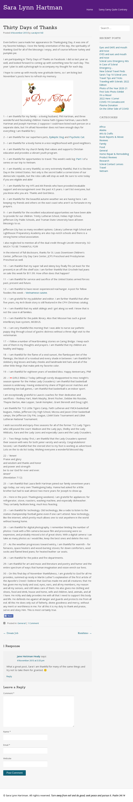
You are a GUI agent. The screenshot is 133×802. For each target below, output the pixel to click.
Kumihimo (85, 633)
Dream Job (10, 633)
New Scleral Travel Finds (112, 71)
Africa (102, 126)
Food (102, 147)
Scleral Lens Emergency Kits (114, 61)
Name (7, 731)
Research (104, 160)
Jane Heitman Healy (28, 656)
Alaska (102, 130)
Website (7, 758)
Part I (79, 158)
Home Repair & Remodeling (114, 153)
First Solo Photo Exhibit (111, 91)
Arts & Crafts (106, 133)
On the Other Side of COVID (114, 108)
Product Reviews (108, 157)
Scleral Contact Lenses (111, 164)
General (22, 623)
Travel (102, 167)
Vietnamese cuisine (36, 292)
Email (6, 744)
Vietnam (103, 170)
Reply (9, 676)
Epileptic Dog (56, 137)
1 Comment (33, 623)
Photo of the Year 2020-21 (113, 88)
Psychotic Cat (76, 137)
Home (89, 9)
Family (102, 143)
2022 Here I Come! (109, 98)
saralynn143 (37, 32)
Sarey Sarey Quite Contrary (113, 9)
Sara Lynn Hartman (32, 8)
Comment (8, 693)
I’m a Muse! (105, 95)
